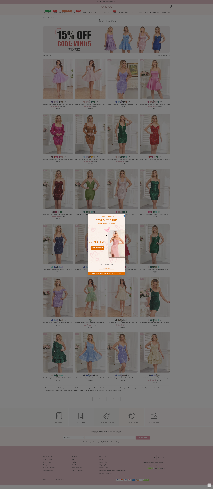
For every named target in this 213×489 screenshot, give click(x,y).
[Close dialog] (123, 216)
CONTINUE (106, 268)
